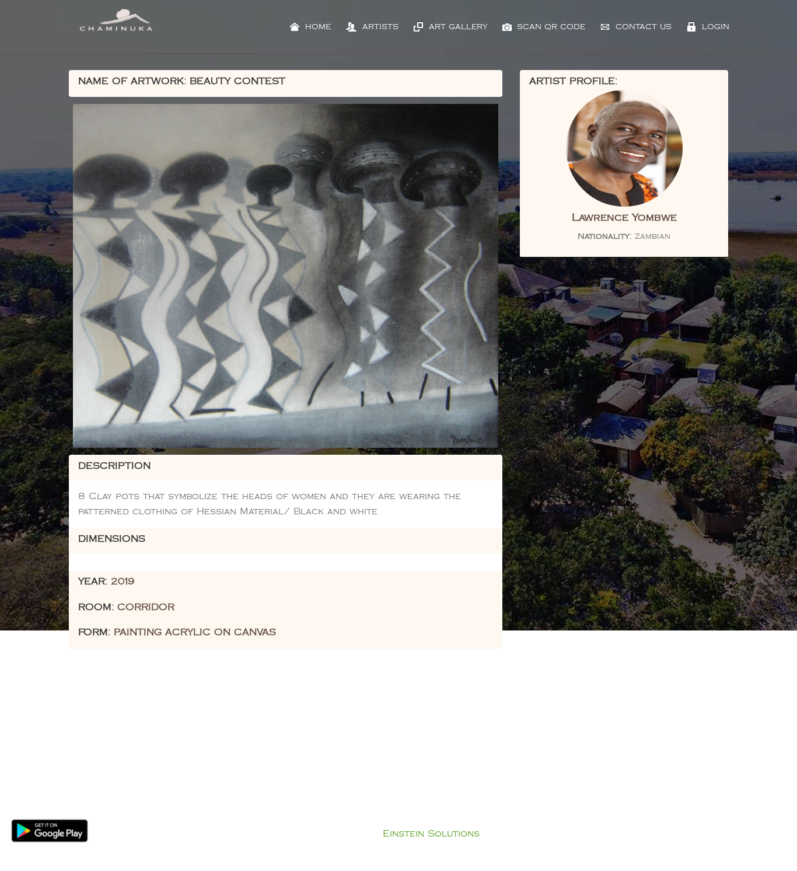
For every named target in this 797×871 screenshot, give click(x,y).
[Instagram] (417, 753)
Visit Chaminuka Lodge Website (548, 798)
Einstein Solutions (431, 834)
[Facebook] (379, 753)
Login (714, 27)
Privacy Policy (410, 819)
